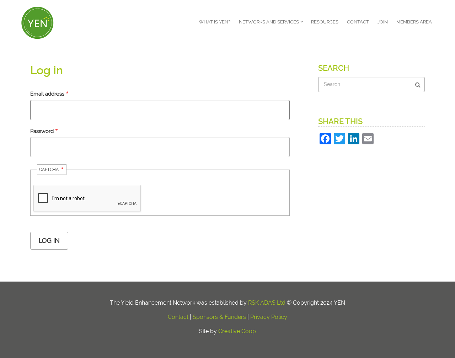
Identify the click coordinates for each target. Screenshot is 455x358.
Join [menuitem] (383, 22)
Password (42, 131)
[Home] (37, 21)
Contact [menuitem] (358, 22)
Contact (178, 317)
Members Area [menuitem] (414, 22)
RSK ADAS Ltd (266, 302)
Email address (47, 94)
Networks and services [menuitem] (271, 24)
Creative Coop (237, 331)
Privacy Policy (268, 317)
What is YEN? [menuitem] (214, 22)
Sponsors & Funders (219, 317)
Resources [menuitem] (324, 22)
